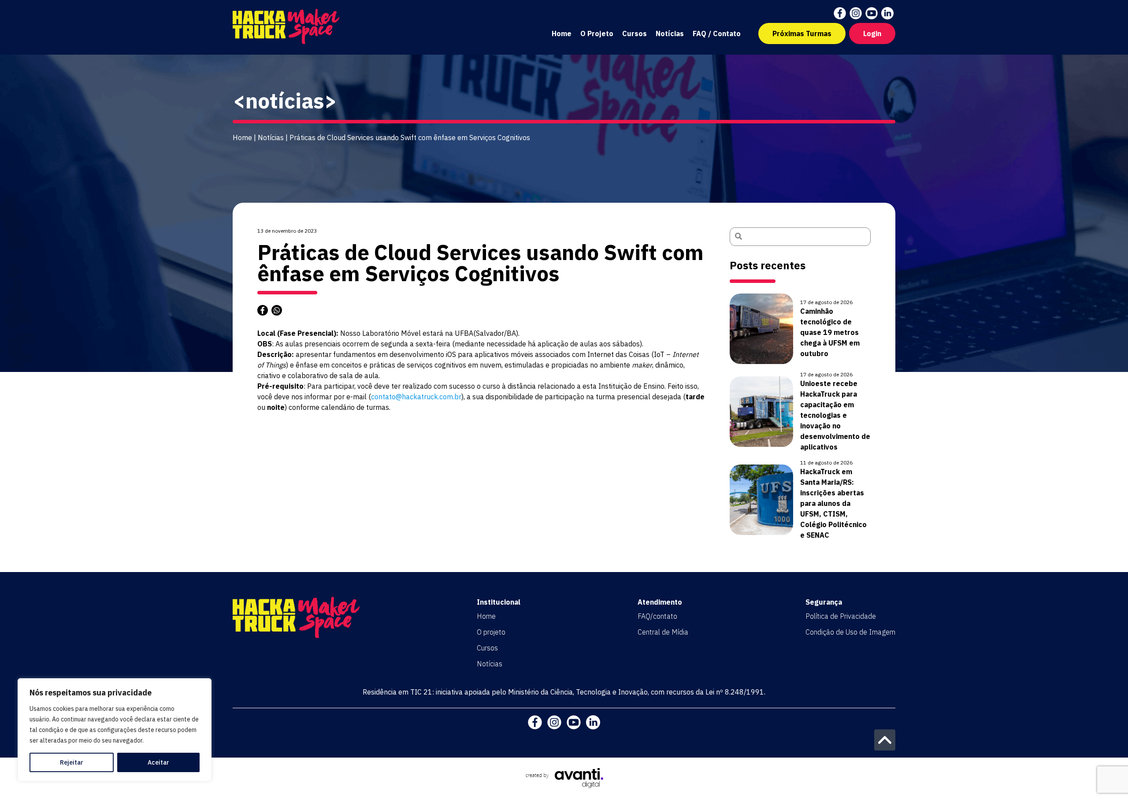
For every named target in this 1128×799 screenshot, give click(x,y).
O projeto (491, 632)
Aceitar (158, 762)
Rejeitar (71, 762)
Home (561, 33)
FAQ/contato (657, 616)
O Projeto (596, 33)
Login (872, 33)
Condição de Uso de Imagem (850, 632)
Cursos (634, 33)
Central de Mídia (663, 632)
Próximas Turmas (801, 33)
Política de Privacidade (840, 616)
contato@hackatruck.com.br (416, 396)
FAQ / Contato (717, 33)
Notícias (670, 33)
